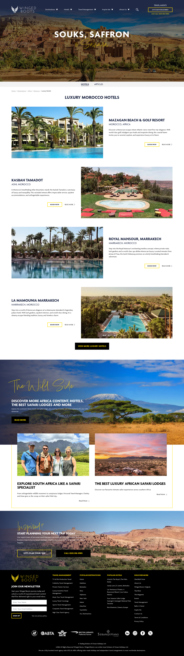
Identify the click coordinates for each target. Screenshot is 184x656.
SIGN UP (16, 616)
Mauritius (83, 606)
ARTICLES (98, 84)
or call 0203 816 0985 (160, 14)
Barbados (83, 587)
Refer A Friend (139, 606)
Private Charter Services (60, 587)
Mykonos (83, 595)
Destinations (50, 9)
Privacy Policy (139, 621)
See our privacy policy (39, 616)
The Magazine (139, 595)
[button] (56, 9)
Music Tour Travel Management (63, 597)
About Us (123, 9)
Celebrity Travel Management (62, 583)
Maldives (83, 583)
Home (14, 91)
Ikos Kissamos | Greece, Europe (117, 607)
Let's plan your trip (34, 553)
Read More (166, 144)
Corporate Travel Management (62, 609)
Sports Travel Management (61, 605)
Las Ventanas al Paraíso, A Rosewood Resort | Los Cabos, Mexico (117, 592)
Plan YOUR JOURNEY (160, 10)
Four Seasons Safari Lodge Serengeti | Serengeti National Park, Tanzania (119, 600)
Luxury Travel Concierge (60, 601)
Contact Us (138, 614)
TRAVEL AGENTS (160, 5)
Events (136, 598)
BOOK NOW (151, 144)
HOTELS (85, 84)
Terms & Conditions (141, 617)
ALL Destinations (85, 614)
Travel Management (85, 9)
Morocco (37, 91)
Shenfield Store (139, 579)
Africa (30, 91)
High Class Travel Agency (60, 612)
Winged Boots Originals (142, 587)
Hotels (66, 9)
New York (83, 598)
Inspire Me (106, 9)
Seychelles (83, 610)
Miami (82, 602)
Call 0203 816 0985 (73, 553)
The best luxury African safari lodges (130, 483)
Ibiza (81, 591)
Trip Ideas (137, 591)
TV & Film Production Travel (61, 579)
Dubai (82, 579)
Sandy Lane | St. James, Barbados (118, 586)
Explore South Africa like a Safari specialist (48, 485)
